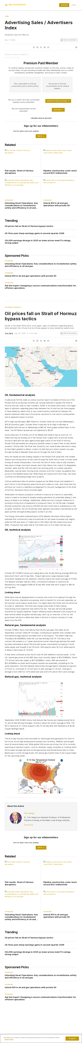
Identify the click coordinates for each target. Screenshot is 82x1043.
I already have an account (41, 118)
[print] (76, 341)
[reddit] (45, 341)
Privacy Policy (8, 1039)
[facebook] (34, 341)
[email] (48, 341)
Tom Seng (9, 333)
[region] (41, 1038)
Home (7, 16)
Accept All (72, 1038)
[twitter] (41, 341)
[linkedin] (37, 341)
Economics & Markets (13, 307)
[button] (6, 5)
